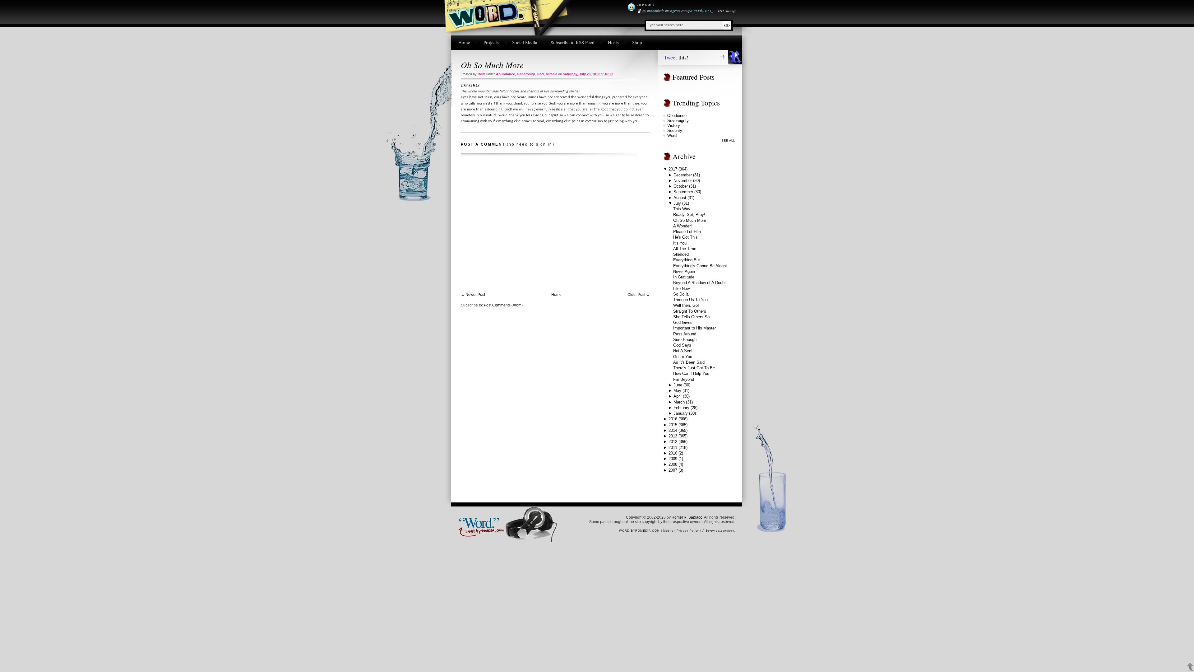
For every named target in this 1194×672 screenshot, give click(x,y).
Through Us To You (690, 299)
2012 (673, 441)
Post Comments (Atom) (503, 305)
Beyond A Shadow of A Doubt (699, 282)
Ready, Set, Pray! (689, 214)
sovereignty (678, 120)
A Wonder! (682, 226)
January (680, 413)
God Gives (682, 322)
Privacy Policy (688, 530)
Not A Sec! (682, 350)
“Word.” (478, 522)
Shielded (681, 254)
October (680, 186)
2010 (673, 453)
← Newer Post (473, 294)
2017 (673, 169)
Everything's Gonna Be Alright (700, 266)
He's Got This (685, 237)
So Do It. (681, 294)
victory (673, 125)
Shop (637, 42)
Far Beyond (683, 379)
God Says (682, 345)
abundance (505, 74)
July (677, 203)
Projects (491, 42)
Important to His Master (694, 328)
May (677, 390)
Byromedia (714, 530)
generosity (526, 74)
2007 (673, 470)
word (672, 135)
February (681, 407)
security (674, 130)
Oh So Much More (492, 64)
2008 (673, 464)
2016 (673, 419)
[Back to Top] (1190, 667)
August (679, 197)
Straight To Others (689, 311)
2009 (673, 458)
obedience (677, 115)
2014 (673, 430)
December (682, 175)
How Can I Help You (691, 373)
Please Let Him (687, 231)
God (540, 74)
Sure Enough (684, 339)
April (677, 396)
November (682, 180)
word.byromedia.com (639, 530)
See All (728, 140)
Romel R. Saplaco (687, 517)
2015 (673, 424)
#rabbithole (655, 10)
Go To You (682, 356)
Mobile (668, 530)
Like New (681, 288)
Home (464, 42)
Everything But (686, 260)
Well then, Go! (686, 305)
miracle (551, 74)
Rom (481, 74)
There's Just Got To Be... (696, 368)
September (683, 191)
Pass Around (684, 334)
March (679, 402)
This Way (681, 209)
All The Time (684, 248)
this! (676, 57)
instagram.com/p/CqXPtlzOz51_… (691, 10)
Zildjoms (645, 5)
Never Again (684, 271)
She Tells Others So (691, 317)
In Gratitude (683, 277)
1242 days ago (727, 11)
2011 (673, 447)
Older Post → (638, 294)
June (677, 385)
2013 (673, 436)
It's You (680, 243)
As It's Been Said (689, 362)
